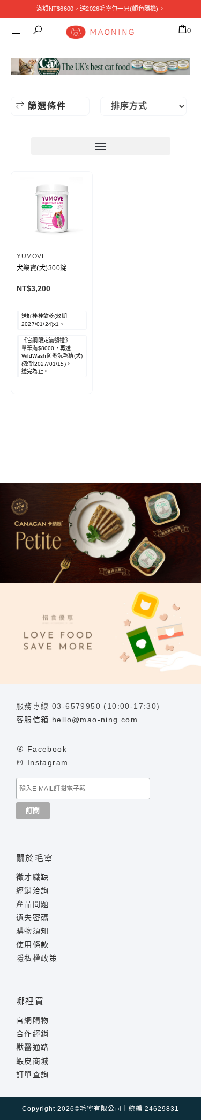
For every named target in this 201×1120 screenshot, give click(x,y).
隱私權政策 (36, 958)
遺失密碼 (32, 917)
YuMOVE (32, 256)
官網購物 (32, 1020)
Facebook (47, 749)
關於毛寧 (35, 858)
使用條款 (32, 944)
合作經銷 (32, 1033)
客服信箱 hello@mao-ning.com (77, 719)
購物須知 (32, 930)
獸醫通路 (32, 1047)
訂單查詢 (32, 1074)
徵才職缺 (32, 877)
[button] (37, 30)
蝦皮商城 (32, 1061)
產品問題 (32, 904)
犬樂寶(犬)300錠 (42, 268)
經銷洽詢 (32, 890)
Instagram (48, 762)
